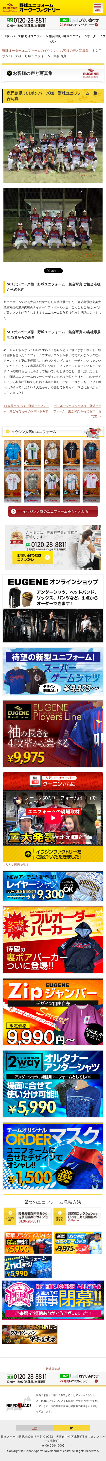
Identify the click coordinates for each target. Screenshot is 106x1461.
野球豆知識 (53, 1369)
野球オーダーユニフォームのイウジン (29, 50)
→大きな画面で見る (15, 864)
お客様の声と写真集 (74, 50)
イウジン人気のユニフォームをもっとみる (55, 511)
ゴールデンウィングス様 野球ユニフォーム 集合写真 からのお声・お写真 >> (77, 411)
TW (34, 1428)
